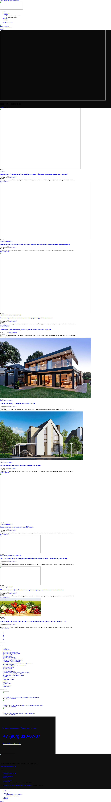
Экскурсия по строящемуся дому (11, 653)
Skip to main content (14, 0)
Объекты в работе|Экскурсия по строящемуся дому (16, 672)
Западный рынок (7, 668)
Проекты (5, 774)
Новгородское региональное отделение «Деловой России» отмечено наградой (25, 329)
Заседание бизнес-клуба (9, 664)
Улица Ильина (6, 686)
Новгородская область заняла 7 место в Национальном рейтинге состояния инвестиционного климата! (34, 174)
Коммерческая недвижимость (13, 15)
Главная (2, 107)
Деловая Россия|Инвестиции (10, 654)
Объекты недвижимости (9, 773)
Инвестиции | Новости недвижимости (10, 315)
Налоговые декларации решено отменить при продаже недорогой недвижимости (26, 318)
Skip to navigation (4, 0)
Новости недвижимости (6, 241)
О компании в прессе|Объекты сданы (12, 659)
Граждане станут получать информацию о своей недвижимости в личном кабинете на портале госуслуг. (34, 558)
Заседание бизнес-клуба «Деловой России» (14, 674)
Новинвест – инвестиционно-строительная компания (17, 785)
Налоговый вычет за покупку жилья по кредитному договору (19, 713)
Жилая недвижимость (11, 17)
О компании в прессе (8, 679)
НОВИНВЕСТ (13, 177)
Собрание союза (7, 684)
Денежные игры (7, 650)
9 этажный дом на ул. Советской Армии (13, 675)
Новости (2, 171)
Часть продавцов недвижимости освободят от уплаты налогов (20, 465)
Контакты (5, 777)
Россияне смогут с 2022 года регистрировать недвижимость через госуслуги (23, 705)
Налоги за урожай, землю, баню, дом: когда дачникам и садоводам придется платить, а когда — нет (33, 621)
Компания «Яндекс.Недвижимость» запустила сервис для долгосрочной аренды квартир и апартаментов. (35, 244)
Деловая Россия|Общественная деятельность (14, 665)
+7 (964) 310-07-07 (21, 736)
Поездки (5, 648)
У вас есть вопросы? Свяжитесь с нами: (20, 728)
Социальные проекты (8, 667)
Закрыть (2, 642)
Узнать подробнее (4, 181)
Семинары (5, 682)
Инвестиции (6, 649)
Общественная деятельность (10, 652)
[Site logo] (11, 9)
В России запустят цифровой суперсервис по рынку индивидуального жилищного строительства (32, 590)
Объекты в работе (7, 656)
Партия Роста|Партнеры (9, 671)
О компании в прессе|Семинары (11, 661)
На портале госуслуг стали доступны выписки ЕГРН (17, 403)
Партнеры (5, 680)
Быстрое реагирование (9, 678)
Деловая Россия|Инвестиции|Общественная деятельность (18, 663)
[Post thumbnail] (6, 696)
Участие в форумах (8, 669)
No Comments (12, 698)
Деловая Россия (4, 326)
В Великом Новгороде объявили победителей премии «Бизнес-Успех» (21, 697)
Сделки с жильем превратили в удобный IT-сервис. (17, 527)
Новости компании (8, 776)
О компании (6, 772)
